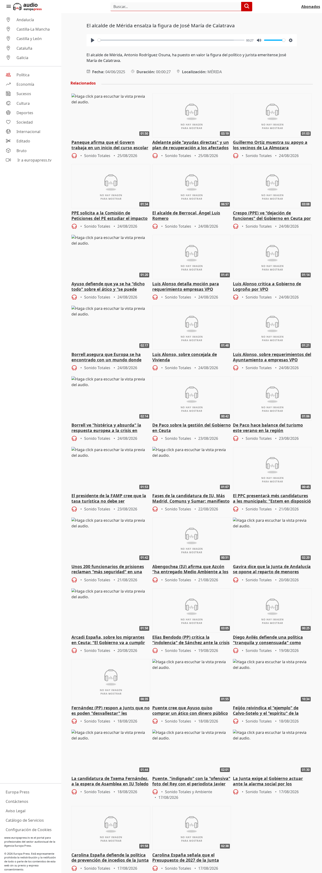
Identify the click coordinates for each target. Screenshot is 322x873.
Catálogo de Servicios (25, 820)
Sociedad (25, 122)
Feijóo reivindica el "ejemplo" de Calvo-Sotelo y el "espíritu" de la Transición (266, 710)
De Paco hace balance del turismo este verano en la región (268, 427)
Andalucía (25, 19)
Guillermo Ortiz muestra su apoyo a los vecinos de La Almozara (270, 145)
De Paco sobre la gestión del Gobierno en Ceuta (191, 427)
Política (23, 74)
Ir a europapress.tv (34, 160)
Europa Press (17, 792)
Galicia (22, 57)
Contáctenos (17, 801)
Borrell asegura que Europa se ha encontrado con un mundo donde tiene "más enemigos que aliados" (106, 357)
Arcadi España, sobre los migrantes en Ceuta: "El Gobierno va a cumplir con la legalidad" (108, 640)
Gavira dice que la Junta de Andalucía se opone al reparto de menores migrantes (272, 569)
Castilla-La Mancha (33, 29)
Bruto (22, 150)
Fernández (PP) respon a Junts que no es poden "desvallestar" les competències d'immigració (110, 710)
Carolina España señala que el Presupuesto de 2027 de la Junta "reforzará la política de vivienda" (187, 858)
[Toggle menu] (8, 6)
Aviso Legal (15, 810)
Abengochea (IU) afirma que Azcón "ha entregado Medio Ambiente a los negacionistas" (190, 569)
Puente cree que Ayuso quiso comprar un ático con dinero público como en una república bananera (190, 710)
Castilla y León (29, 38)
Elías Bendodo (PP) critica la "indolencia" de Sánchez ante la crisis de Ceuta (191, 640)
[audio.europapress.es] (33, 6)
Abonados (310, 6)
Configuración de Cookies (29, 829)
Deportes (25, 112)
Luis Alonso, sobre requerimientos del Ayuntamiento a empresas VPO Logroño (272, 357)
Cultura (23, 103)
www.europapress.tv (17, 837)
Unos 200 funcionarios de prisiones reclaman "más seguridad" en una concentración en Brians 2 (107, 569)
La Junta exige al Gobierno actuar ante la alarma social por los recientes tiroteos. (268, 781)
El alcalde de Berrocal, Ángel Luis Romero (186, 215)
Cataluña (24, 48)
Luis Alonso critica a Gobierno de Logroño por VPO (267, 286)
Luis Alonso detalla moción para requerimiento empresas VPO (185, 286)
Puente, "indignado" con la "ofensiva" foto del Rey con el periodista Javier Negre (191, 781)
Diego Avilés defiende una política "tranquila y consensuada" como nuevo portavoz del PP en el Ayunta (270, 640)
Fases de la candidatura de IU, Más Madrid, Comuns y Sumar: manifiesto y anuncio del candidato (191, 498)
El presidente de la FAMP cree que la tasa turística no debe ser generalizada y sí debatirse (108, 498)
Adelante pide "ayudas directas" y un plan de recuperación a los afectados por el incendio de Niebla (190, 145)
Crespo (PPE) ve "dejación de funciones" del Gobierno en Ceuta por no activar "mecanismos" (272, 216)
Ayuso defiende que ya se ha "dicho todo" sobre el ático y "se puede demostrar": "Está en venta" (108, 286)
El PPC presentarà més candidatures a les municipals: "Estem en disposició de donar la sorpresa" (272, 498)
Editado (23, 141)
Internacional (28, 131)
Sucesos (24, 94)
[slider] (171, 40)
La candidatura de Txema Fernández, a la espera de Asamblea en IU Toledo (110, 781)
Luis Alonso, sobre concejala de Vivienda (184, 357)
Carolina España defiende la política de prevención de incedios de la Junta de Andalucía (110, 858)
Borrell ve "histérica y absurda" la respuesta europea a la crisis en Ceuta (106, 428)
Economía (25, 84)
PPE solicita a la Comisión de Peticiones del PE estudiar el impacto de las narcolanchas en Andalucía (109, 216)
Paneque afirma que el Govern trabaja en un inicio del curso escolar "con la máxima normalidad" (109, 145)
